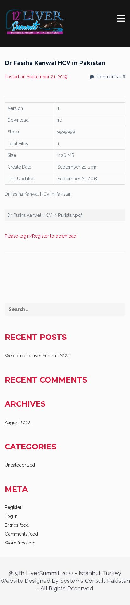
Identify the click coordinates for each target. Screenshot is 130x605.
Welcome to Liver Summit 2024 (37, 355)
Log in (11, 516)
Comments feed (21, 534)
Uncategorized (20, 464)
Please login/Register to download (40, 236)
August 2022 (18, 422)
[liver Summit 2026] (35, 22)
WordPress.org (20, 542)
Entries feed (17, 525)
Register (13, 507)
